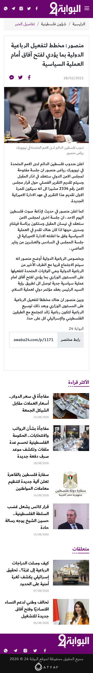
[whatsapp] (5, 9)
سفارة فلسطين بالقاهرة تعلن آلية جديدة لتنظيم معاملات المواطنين (28, 481)
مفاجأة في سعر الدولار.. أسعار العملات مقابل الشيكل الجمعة (29, 403)
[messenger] (11, 78)
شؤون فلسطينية (53, 24)
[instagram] (21, 9)
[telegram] (13, 9)
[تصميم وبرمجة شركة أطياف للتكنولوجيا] (46, 666)
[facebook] (36, 9)
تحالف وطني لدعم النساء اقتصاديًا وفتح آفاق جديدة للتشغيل (27, 609)
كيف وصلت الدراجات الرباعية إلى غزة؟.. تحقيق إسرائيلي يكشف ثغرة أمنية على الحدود (27, 573)
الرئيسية (79, 24)
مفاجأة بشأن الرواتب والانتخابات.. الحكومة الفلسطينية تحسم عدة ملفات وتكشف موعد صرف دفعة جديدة (29, 442)
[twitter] (29, 9)
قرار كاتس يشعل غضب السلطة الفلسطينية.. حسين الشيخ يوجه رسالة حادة (27, 517)
